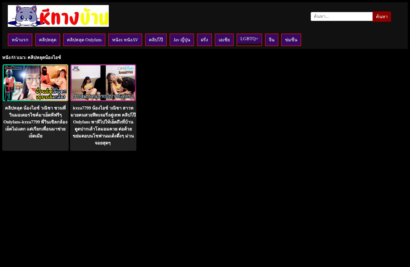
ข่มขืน (291, 39)
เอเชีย (224, 39)
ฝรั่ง (204, 39)
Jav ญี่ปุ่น (181, 39)
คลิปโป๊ (156, 39)
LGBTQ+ (249, 38)
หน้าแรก (20, 39)
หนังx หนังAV (125, 39)
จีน (271, 39)
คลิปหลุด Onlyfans (84, 39)
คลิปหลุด (47, 39)
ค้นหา (382, 16)
